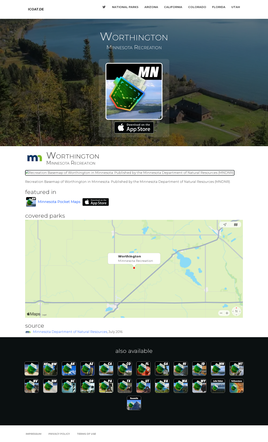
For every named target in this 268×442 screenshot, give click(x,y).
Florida (218, 7)
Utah (235, 7)
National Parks (125, 7)
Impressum (33, 433)
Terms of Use (86, 433)
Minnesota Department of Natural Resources (70, 332)
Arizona (151, 7)
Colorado (197, 7)
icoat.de (36, 9)
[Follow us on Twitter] (104, 7)
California (173, 7)
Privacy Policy (59, 433)
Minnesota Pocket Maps (59, 202)
